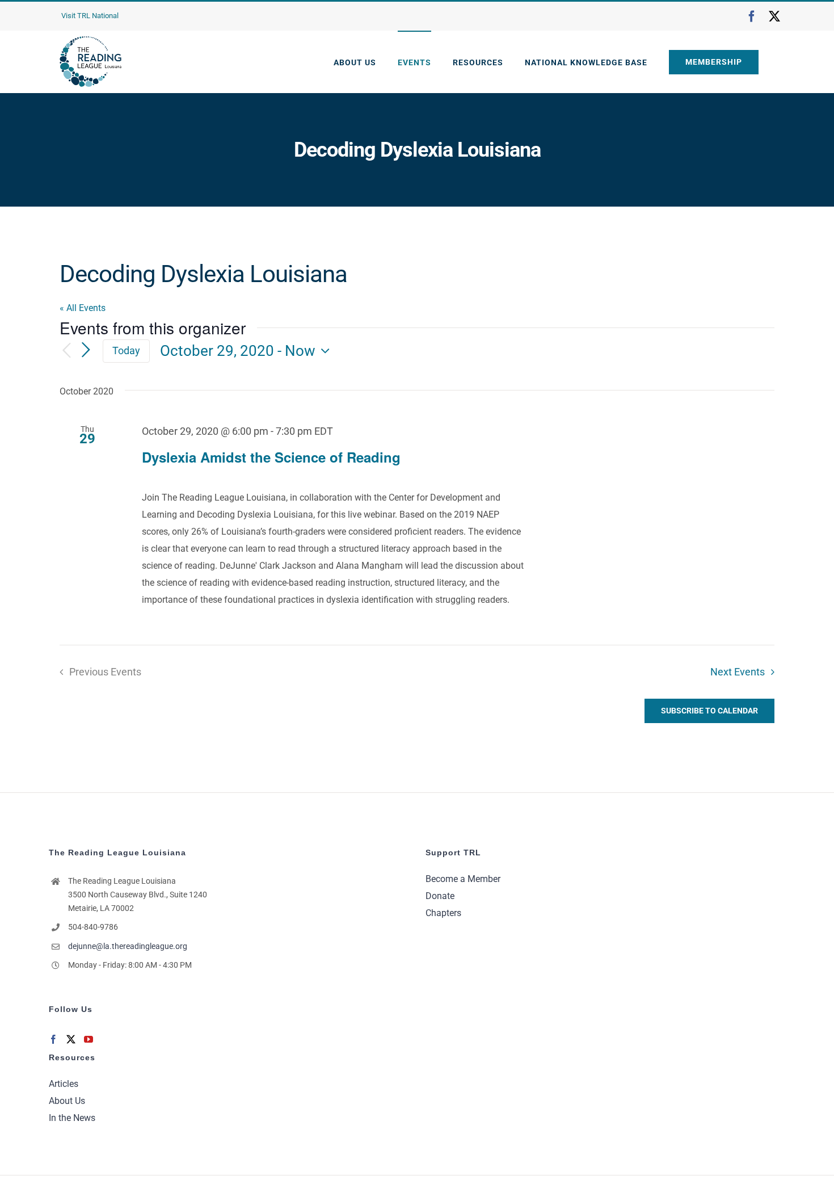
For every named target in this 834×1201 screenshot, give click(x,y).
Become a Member (463, 879)
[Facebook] (53, 1039)
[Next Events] (85, 350)
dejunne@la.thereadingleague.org (127, 946)
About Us (67, 1100)
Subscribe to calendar (709, 710)
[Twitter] (70, 1039)
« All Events (83, 308)
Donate (440, 896)
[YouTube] (88, 1039)
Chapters (443, 913)
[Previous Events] (66, 351)
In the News (72, 1117)
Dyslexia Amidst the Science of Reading (271, 457)
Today (126, 350)
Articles (63, 1083)
